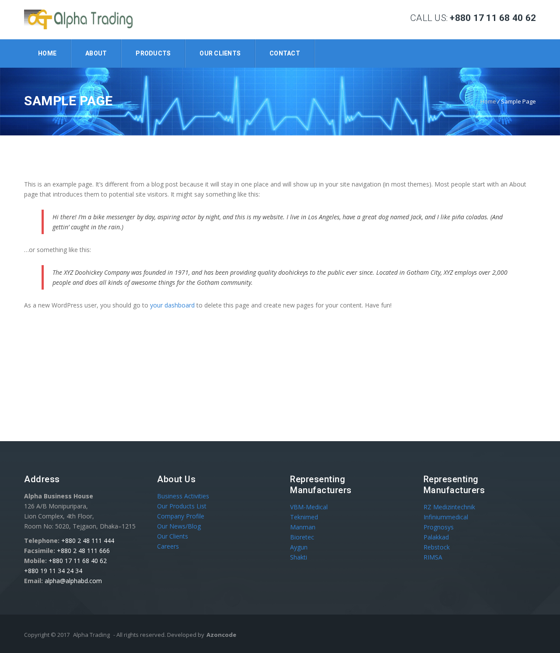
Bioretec (302, 537)
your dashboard (172, 305)
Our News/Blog (179, 526)
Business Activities (183, 496)
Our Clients (220, 53)
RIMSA (433, 557)
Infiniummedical (446, 517)
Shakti (298, 557)
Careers (168, 546)
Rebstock (437, 547)
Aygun (299, 547)
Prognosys (439, 527)
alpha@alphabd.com (73, 581)
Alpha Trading (91, 635)
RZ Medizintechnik (449, 507)
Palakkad (436, 537)
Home (47, 53)
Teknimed (304, 517)
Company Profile (180, 516)
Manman (302, 527)
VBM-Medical (309, 507)
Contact (285, 53)
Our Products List (181, 506)
